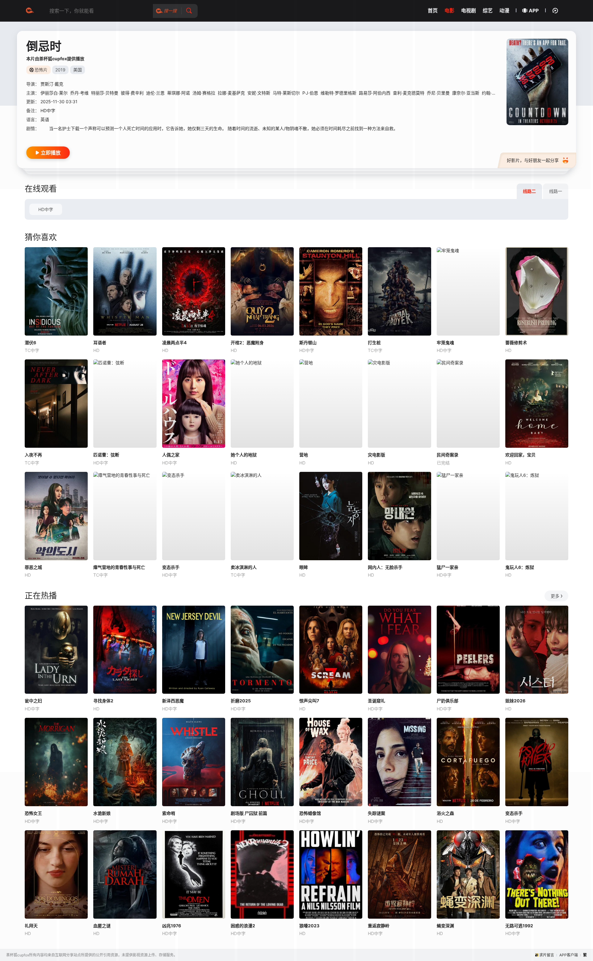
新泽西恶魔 (173, 700)
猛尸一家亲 (447, 567)
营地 (303, 454)
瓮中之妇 (33, 700)
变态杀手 (170, 567)
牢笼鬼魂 (445, 342)
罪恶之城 (33, 567)
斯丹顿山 (308, 342)
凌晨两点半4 (174, 342)
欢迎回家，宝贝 (520, 454)
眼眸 (303, 567)
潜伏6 (30, 342)
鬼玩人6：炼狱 (519, 567)
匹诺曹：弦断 (106, 454)
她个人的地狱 (244, 454)
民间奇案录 (447, 454)
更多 (555, 596)
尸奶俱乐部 (447, 700)
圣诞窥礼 (376, 700)
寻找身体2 (103, 700)
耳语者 (99, 342)
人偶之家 (170, 454)
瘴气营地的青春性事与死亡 (119, 567)
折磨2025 (241, 700)
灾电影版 (376, 454)
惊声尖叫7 (309, 700)
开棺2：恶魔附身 (247, 342)
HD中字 (45, 209)
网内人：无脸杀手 (385, 567)
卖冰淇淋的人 (244, 567)
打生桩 (374, 342)
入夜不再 (33, 454)
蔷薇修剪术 (516, 342)
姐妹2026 (515, 700)
